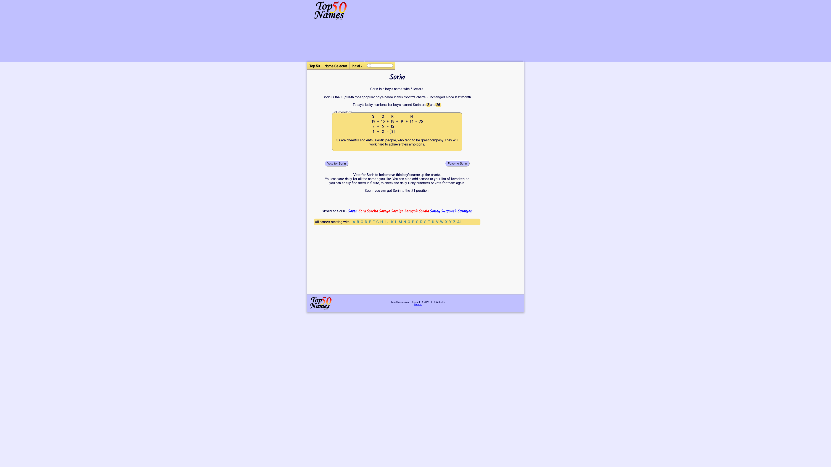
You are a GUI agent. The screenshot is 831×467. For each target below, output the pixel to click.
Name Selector (335, 66)
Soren (353, 211)
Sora (362, 211)
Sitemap (418, 304)
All (459, 222)
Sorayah (411, 211)
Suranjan (464, 211)
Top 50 (314, 66)
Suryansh (449, 211)
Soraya (384, 211)
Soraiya (397, 211)
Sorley (435, 211)
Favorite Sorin (457, 163)
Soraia (424, 211)
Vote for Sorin (336, 163)
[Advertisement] (444, 31)
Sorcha (372, 211)
